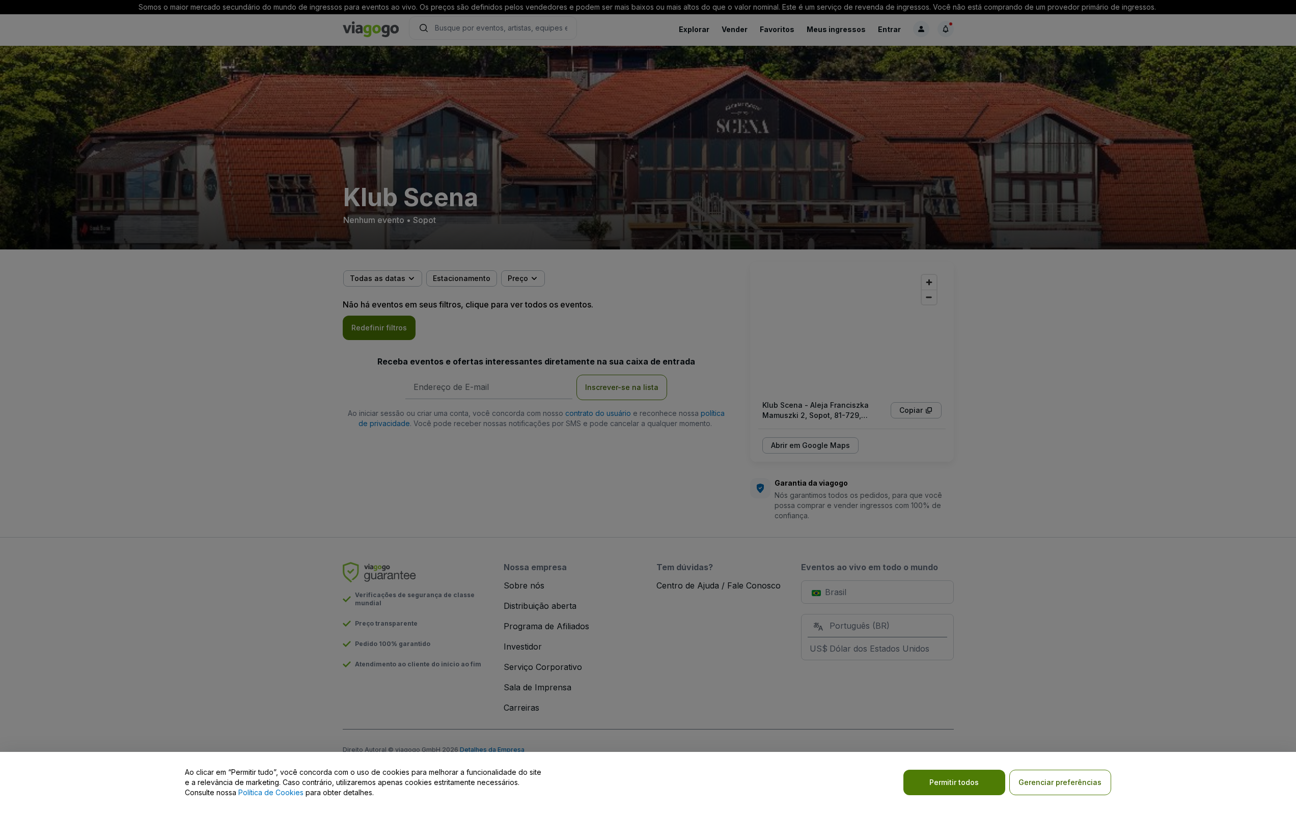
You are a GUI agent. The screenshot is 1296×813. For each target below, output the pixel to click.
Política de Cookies (271, 792)
